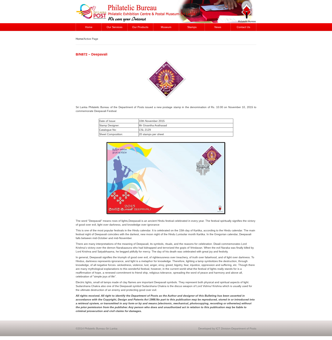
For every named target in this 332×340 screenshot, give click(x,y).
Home (88, 27)
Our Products (140, 27)
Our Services (114, 27)
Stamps (192, 27)
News (217, 27)
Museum (166, 27)
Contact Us (243, 27)
